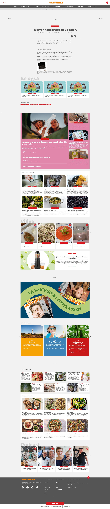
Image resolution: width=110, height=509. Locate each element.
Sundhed (23, 6)
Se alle (86, 220)
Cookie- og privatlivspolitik (56, 506)
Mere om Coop (60, 480)
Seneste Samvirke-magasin (50, 496)
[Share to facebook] (72, 36)
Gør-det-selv (25, 160)
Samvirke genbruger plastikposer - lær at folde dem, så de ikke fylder (36, 157)
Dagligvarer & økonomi (49, 9)
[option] (32, 89)
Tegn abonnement (57, 6)
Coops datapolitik (67, 506)
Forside (46, 482)
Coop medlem (59, 489)
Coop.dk (57, 487)
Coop (56, 9)
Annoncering (58, 485)
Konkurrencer (47, 487)
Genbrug (25, 155)
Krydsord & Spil (45, 6)
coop (55, 26)
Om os (57, 482)
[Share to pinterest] (75, 36)
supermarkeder (33, 104)
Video (46, 491)
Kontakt (89, 6)
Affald (24, 151)
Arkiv (95, 6)
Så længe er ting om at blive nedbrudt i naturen (32, 166)
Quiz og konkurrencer (69, 6)
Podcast (46, 489)
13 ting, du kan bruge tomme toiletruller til (31, 162)
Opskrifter (36, 6)
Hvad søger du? (49, 480)
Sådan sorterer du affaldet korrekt (29, 152)
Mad (29, 6)
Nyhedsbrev (80, 6)
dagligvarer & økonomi (45, 104)
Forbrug (15, 6)
